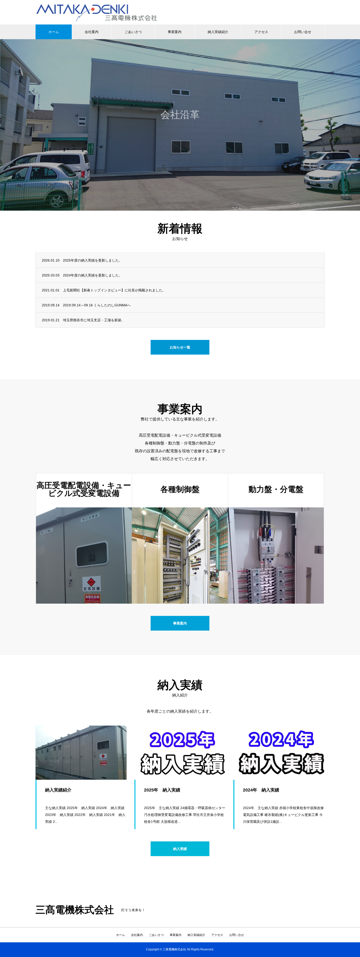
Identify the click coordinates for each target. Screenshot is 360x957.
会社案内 (91, 32)
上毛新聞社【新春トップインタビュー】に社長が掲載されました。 (114, 290)
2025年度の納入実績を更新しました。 (92, 260)
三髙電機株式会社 (75, 910)
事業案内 (174, 32)
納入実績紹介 (218, 32)
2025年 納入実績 (162, 790)
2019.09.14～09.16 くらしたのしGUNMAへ (97, 305)
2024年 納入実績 (261, 790)
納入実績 (180, 849)
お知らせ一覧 (180, 347)
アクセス (261, 32)
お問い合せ (302, 32)
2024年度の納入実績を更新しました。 (92, 275)
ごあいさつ (133, 32)
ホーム (53, 32)
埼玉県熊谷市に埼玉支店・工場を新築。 (94, 320)
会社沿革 (180, 134)
